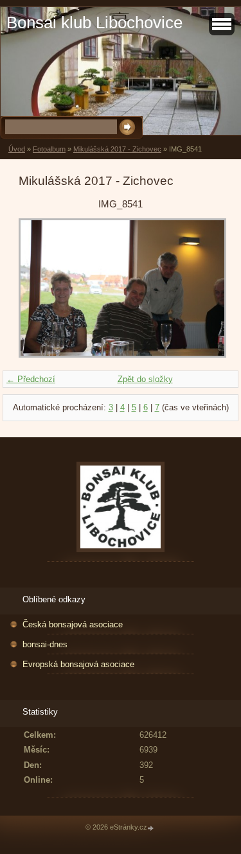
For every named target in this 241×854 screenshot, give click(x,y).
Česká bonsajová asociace (72, 624)
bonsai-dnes (44, 644)
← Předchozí (30, 379)
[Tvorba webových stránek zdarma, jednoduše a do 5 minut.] (151, 828)
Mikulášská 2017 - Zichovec (117, 149)
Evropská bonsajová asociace (78, 664)
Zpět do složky (145, 379)
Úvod (16, 149)
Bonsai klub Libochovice (94, 22)
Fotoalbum (49, 149)
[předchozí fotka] (39, 288)
